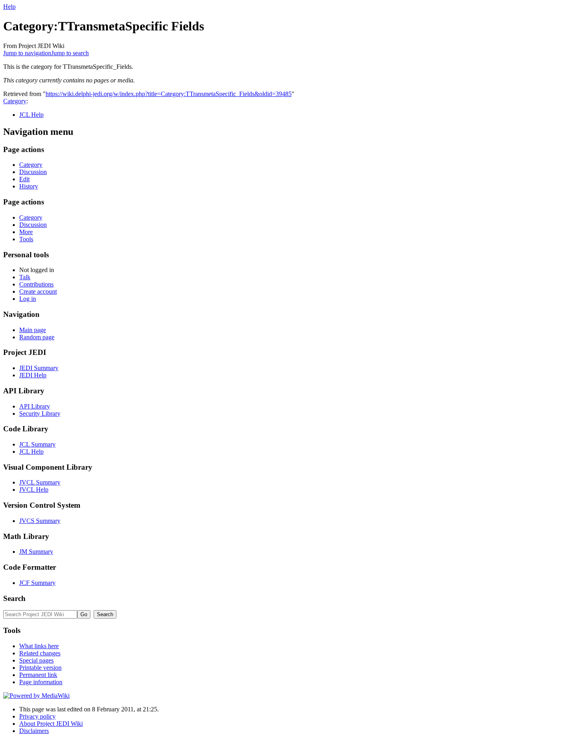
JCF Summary (37, 582)
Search (14, 598)
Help (9, 6)
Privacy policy (37, 716)
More (26, 231)
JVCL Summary (39, 482)
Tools (26, 239)
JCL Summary (37, 444)
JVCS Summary (39, 520)
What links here (39, 646)
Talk (24, 277)
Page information (40, 682)
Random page (36, 337)
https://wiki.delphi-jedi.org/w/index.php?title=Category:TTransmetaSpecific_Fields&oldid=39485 (169, 93)
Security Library (39, 413)
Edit (24, 179)
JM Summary (36, 551)
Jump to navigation (27, 53)
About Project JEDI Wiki (51, 723)
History (28, 186)
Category (14, 101)
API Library (34, 406)
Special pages (36, 660)
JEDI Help (32, 375)
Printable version (40, 667)
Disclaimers (34, 730)
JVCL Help (33, 489)
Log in (27, 298)
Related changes (39, 653)
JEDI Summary (38, 367)
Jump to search (70, 53)
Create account (38, 291)
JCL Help (31, 114)
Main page (32, 329)
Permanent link (38, 674)
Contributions (36, 284)
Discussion (33, 171)
